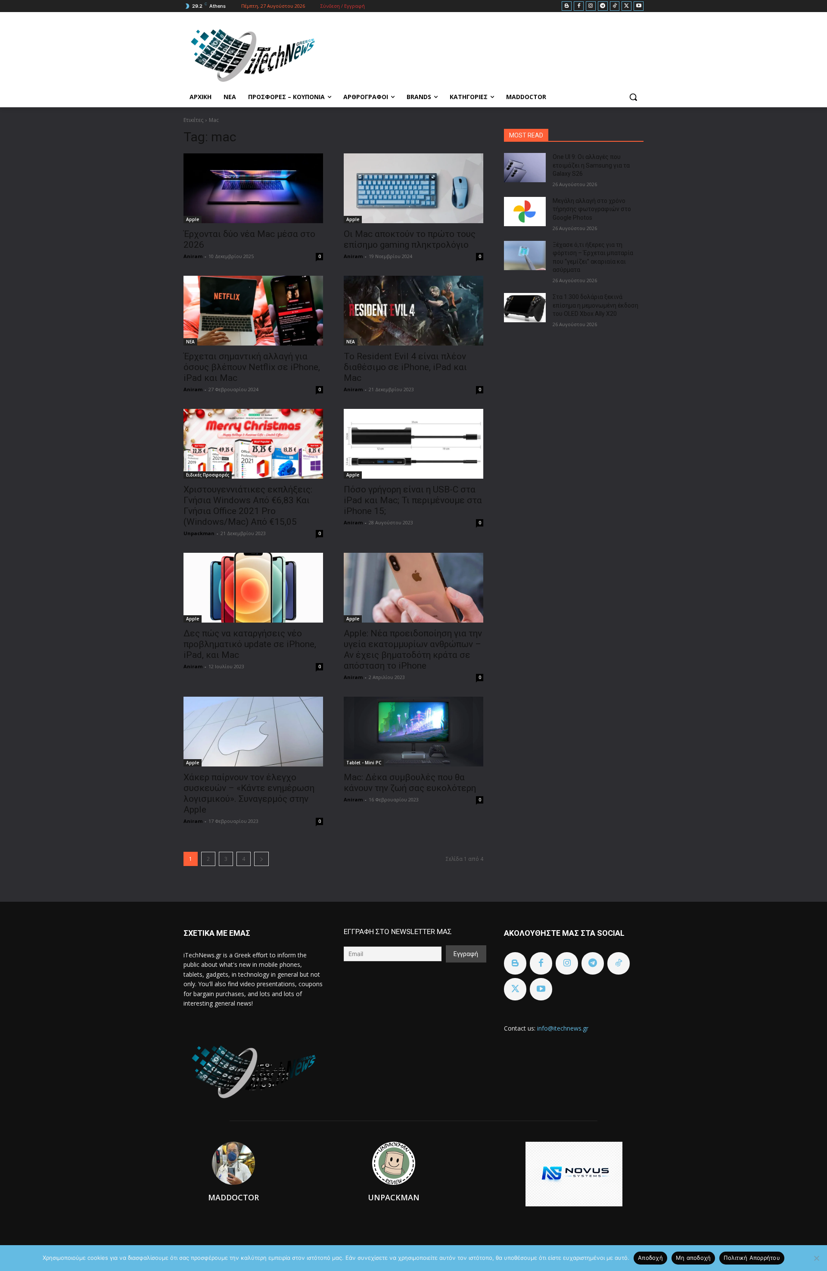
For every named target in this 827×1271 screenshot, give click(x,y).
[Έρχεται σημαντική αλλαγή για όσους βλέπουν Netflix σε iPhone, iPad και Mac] (253, 311)
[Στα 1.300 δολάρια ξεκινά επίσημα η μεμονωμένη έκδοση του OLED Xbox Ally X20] (525, 307)
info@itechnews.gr (562, 1028)
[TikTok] (615, 6)
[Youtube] (639, 6)
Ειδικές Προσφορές (207, 475)
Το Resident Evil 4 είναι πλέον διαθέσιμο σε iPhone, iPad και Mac (405, 367)
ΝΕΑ (190, 342)
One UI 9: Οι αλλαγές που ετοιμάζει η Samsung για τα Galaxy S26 (591, 165)
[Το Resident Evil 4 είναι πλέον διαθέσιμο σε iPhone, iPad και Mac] (413, 311)
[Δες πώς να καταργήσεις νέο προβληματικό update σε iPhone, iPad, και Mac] (253, 588)
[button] (633, 97)
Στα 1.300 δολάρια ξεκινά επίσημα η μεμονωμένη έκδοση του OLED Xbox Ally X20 (595, 305)
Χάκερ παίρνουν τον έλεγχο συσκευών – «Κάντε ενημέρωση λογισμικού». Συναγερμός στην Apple (248, 793)
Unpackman (199, 533)
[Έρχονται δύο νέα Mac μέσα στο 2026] (253, 188)
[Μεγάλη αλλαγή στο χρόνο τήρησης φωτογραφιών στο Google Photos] (525, 211)
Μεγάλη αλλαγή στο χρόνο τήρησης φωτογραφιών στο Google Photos (592, 209)
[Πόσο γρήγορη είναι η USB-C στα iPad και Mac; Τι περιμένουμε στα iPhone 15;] (413, 444)
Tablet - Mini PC (363, 763)
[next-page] (261, 859)
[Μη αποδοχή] (816, 1258)
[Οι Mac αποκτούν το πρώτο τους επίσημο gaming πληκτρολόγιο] (413, 188)
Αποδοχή (650, 1257)
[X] (626, 6)
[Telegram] (603, 6)
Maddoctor (233, 1197)
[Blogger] (567, 6)
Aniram (192, 256)
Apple (192, 219)
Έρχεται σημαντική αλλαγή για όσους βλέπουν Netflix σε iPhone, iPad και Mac (251, 367)
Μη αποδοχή (693, 1257)
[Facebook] (579, 6)
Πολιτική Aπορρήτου (752, 1257)
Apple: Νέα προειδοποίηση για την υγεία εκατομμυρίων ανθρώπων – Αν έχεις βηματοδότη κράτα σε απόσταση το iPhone (413, 649)
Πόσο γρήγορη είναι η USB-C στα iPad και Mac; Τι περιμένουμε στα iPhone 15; (413, 500)
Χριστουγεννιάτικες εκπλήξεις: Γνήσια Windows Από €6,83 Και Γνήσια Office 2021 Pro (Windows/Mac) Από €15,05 (247, 505)
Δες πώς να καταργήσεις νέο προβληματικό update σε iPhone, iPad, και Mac (249, 644)
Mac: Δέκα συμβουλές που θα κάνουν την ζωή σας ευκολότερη (410, 782)
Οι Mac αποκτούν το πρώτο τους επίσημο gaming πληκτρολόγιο (410, 239)
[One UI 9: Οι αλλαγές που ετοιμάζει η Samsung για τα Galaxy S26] (525, 167)
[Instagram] (591, 6)
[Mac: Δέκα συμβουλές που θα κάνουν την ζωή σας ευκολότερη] (413, 731)
